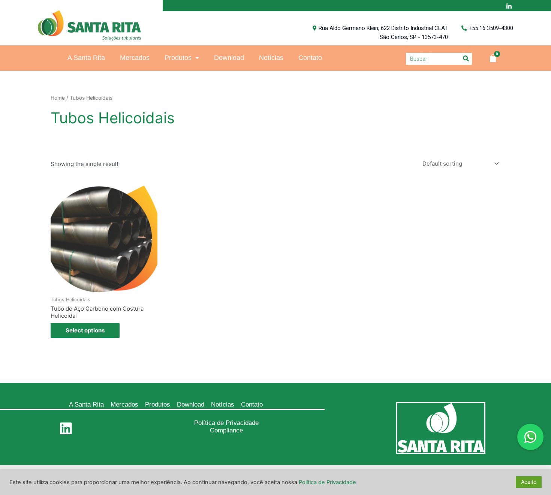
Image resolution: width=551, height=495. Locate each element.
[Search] (466, 58)
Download (229, 57)
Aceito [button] (528, 482)
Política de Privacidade (226, 422)
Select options (85, 330)
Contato (310, 57)
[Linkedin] (66, 428)
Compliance (226, 430)
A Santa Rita (86, 57)
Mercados (135, 57)
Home (58, 98)
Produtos (178, 57)
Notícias (271, 57)
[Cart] (492, 58)
